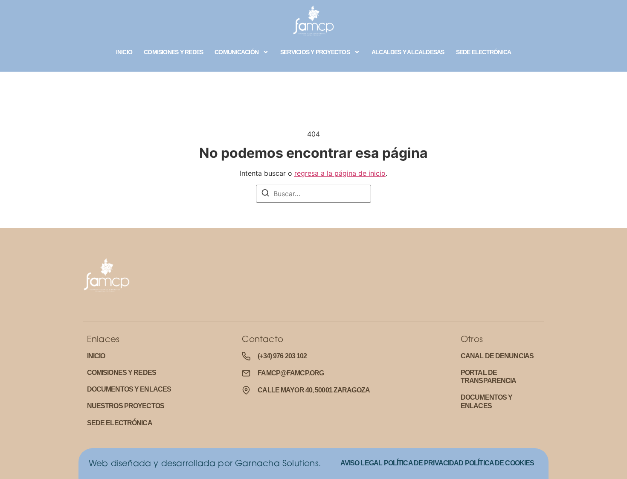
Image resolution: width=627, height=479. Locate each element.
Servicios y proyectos (315, 52)
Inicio (124, 52)
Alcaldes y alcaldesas (408, 52)
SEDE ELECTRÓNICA (483, 52)
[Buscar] (265, 194)
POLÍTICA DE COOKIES (499, 463)
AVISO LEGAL (361, 463)
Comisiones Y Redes (173, 52)
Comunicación (236, 52)
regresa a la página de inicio (340, 173)
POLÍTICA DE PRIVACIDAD (424, 463)
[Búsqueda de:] (313, 194)
